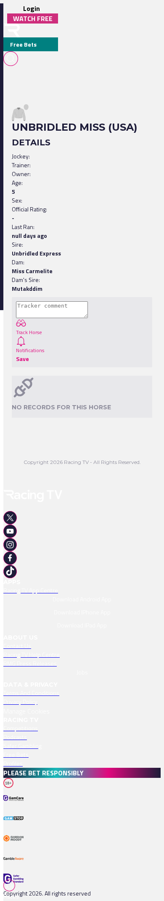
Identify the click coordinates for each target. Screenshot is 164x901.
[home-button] (11, 30)
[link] (82, 590)
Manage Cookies (26, 711)
